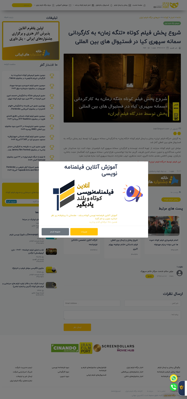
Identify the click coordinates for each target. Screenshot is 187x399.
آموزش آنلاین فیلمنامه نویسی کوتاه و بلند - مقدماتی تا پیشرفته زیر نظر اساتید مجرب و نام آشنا (84, 217)
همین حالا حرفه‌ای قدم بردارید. (103, 222)
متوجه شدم (55, 231)
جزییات (84, 231)
